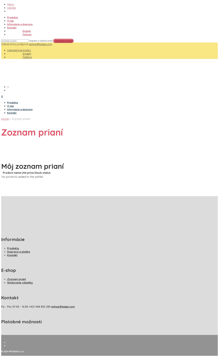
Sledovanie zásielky (20, 282)
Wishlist (11, 8)
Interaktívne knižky (19, 50)
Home (5, 119)
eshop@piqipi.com (40, 44)
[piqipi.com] (61, 80)
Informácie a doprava (19, 24)
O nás (10, 20)
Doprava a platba (18, 252)
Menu (10, 4)
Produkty (12, 17)
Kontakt (12, 27)
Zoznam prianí (16, 279)
